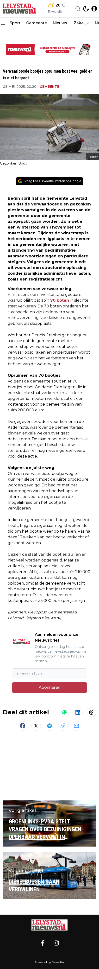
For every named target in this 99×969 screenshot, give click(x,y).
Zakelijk (81, 23)
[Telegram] (49, 726)
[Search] (78, 9)
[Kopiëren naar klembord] (63, 726)
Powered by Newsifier (49, 962)
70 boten (59, 300)
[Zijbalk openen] (3, 23)
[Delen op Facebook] (22, 726)
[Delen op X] (36, 726)
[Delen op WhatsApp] (64, 712)
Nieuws (60, 23)
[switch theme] (86, 8)
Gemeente (36, 23)
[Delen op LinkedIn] (78, 712)
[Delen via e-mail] (76, 726)
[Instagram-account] (56, 943)
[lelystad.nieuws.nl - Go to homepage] (49, 925)
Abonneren (49, 687)
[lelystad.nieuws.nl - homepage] (20, 8)
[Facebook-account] (43, 943)
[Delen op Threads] (91, 712)
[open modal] (94, 9)
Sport (15, 23)
